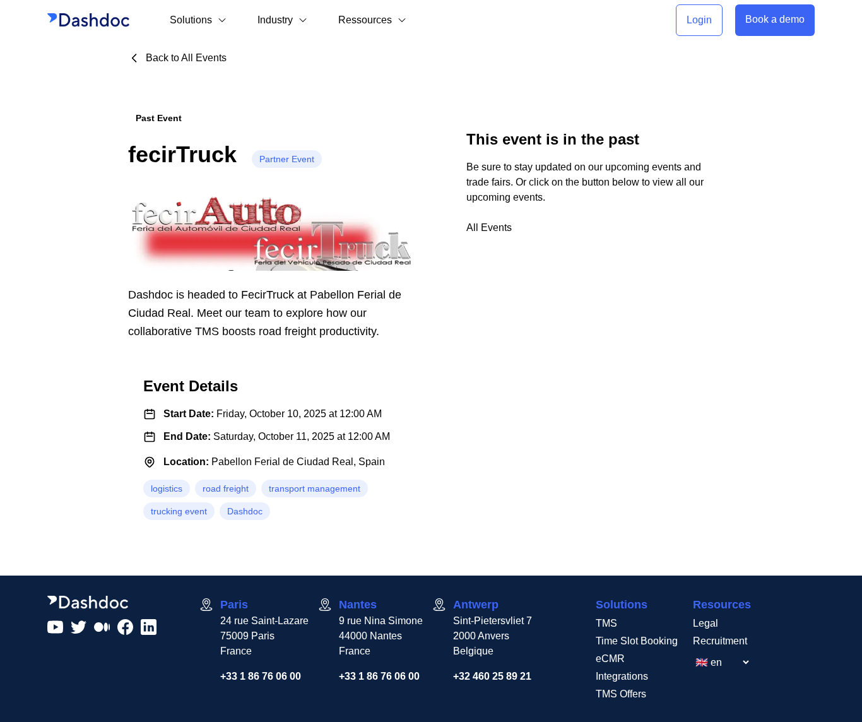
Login (699, 20)
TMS (606, 623)
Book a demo (775, 19)
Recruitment (720, 641)
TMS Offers (621, 694)
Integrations (622, 676)
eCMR (610, 658)
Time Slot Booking (637, 641)
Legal (705, 623)
